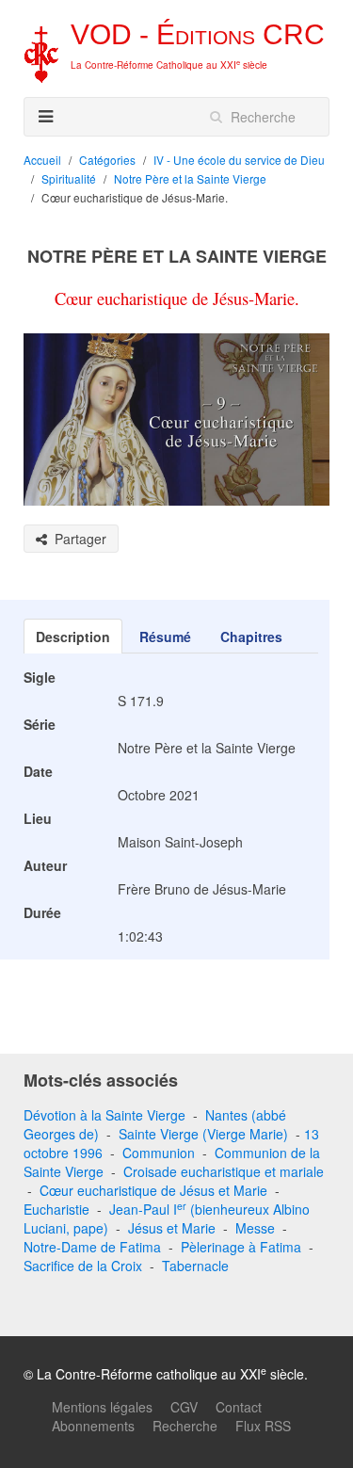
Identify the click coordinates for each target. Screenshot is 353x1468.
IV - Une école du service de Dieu (239, 160)
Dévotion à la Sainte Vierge (104, 1114)
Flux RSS (263, 1425)
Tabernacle (195, 1265)
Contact (239, 1406)
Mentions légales (102, 1406)
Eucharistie (56, 1209)
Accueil (42, 160)
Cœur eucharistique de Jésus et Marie (153, 1190)
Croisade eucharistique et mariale (223, 1171)
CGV (184, 1406)
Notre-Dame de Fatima (92, 1246)
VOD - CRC (198, 34)
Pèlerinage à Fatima (241, 1246)
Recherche (184, 1425)
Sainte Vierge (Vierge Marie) (203, 1133)
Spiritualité (68, 178)
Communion (158, 1152)
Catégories (107, 160)
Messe (255, 1227)
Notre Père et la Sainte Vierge (190, 178)
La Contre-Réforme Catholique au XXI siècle (169, 65)
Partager (76, 538)
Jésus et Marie (172, 1227)
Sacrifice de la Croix (83, 1265)
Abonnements (93, 1425)
